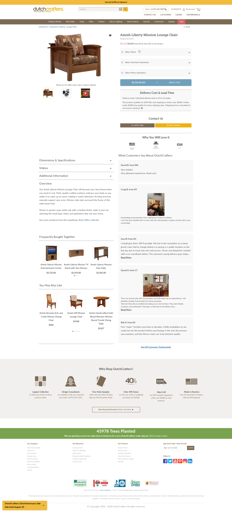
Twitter (170, 461)
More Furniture (132, 22)
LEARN (179, 15)
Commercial (159, 22)
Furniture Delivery (33, 467)
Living (82, 22)
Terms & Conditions (33, 461)
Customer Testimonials (79, 459)
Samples (171, 22)
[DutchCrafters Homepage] (48, 9)
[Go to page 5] (79, 331)
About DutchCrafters (33, 447)
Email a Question (105, 490)
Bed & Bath (70, 22)
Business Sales (31, 456)
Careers (29, 470)
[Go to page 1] (74, 275)
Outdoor (101, 22)
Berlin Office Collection (89, 220)
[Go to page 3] (77, 275)
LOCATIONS (165, 15)
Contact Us (30, 450)
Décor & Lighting (115, 22)
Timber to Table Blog (79, 450)
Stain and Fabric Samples (126, 459)
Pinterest (180, 461)
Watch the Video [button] (114, 410)
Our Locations (31, 453)
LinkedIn (190, 461)
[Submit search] (125, 9)
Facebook (165, 461)
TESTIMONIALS (193, 15)
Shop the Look (122, 450)
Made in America (32, 459)
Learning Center (77, 447)
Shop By (146, 22)
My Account (190, 9)
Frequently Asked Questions (81, 456)
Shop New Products (124, 456)
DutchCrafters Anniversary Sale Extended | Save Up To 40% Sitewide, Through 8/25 (116, 2)
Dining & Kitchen (54, 22)
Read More (126, 258)
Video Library (76, 453)
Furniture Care (77, 461)
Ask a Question (174, 125)
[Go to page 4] (77, 331)
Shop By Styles (122, 447)
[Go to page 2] (76, 275)
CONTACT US (150, 15)
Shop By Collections (124, 453)
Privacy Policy (31, 464)
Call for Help (138, 125)
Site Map (120, 461)
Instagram (185, 461)
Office (91, 22)
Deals (181, 22)
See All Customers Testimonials (156, 347)
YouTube (175, 461)
